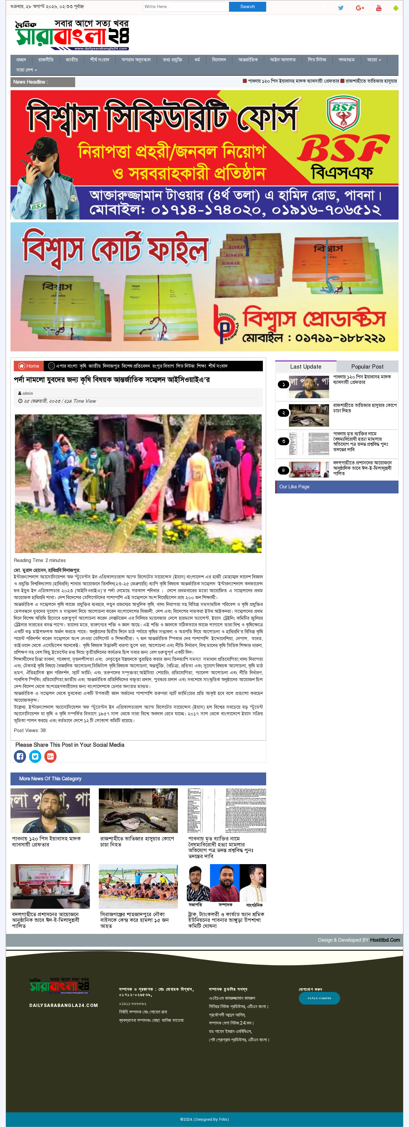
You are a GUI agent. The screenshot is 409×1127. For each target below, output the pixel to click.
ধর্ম (197, 60)
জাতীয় (72, 60)
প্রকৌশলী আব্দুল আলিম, (227, 1015)
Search (247, 6)
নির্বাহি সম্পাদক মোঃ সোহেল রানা (143, 1012)
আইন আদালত (283, 60)
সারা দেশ (25, 70)
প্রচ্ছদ (21, 60)
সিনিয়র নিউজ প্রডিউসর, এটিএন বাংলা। (239, 1006)
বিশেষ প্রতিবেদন (136, 366)
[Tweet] (35, 756)
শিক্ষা (201, 366)
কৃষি (83, 366)
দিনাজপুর (111, 366)
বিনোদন (219, 60)
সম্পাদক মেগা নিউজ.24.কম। (232, 1023)
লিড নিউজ (317, 60)
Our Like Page (294, 487)
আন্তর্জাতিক (248, 60)
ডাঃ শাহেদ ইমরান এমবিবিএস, (230, 1031)
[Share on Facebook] (20, 756)
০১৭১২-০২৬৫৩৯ (319, 998)
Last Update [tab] (305, 366)
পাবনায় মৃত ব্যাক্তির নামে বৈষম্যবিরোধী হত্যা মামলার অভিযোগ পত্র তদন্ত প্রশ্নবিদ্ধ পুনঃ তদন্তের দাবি (220, 847)
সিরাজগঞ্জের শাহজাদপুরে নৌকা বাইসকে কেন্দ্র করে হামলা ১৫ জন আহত (134, 920)
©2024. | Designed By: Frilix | (204, 1119)
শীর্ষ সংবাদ (99, 60)
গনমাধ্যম (347, 60)
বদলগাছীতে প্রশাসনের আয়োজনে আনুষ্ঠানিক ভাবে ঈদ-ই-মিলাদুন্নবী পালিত (45, 920)
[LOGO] (59, 986)
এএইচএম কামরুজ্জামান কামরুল (232, 998)
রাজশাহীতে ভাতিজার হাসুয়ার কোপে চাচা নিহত (359, 81)
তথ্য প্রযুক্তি (172, 60)
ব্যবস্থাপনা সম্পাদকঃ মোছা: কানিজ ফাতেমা (151, 1020)
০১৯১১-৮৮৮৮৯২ (132, 1003)
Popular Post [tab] (367, 366)
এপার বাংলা (66, 366)
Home (32, 366)
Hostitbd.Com (385, 940)
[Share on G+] (50, 756)
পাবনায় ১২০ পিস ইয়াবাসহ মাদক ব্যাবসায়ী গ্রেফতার (266, 81)
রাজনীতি (46, 60)
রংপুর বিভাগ (163, 366)
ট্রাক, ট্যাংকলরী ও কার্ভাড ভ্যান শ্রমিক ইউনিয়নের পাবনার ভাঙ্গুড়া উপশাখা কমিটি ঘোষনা (226, 920)
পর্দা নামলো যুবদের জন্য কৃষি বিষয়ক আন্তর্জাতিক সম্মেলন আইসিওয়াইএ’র (112, 379)
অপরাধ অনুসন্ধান (136, 60)
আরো (372, 60)
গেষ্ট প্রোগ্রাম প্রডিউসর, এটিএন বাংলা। (239, 1040)
